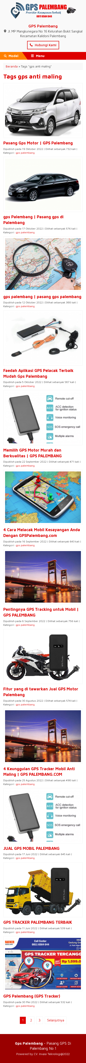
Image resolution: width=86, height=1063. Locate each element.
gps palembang (25, 152)
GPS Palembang (43, 26)
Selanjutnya (55, 1020)
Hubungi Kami (45, 45)
